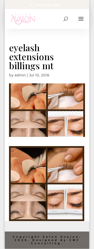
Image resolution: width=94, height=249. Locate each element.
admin (20, 75)
